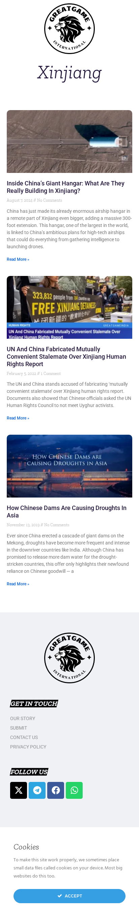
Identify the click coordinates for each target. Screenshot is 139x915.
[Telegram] (37, 790)
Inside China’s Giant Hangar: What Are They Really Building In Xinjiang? (65, 187)
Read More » (18, 259)
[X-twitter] (18, 790)
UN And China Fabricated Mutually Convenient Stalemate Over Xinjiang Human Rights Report (66, 356)
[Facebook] (55, 790)
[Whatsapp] (74, 790)
